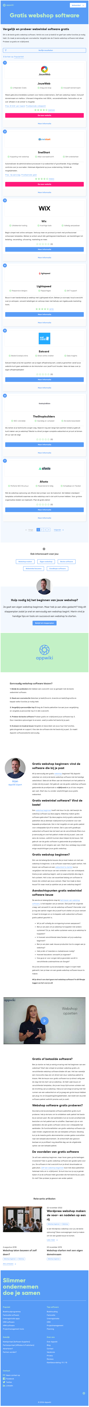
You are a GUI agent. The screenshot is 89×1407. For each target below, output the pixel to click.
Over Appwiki (52, 1342)
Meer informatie (44, 124)
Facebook (10, 1379)
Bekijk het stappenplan (44, 623)
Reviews (50, 1359)
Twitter (9, 1382)
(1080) (51, 179)
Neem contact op (13, 1375)
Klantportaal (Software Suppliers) (16, 1342)
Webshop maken (25, 562)
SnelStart (44, 152)
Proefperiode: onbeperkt (36, 106)
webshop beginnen (43, 810)
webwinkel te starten (63, 867)
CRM (49, 1322)
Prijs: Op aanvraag (12, 175)
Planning (50, 1329)
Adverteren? (8, 1349)
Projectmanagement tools (13, 1329)
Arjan (15, 781)
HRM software (8, 1325)
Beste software (66, 562)
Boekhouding (52, 1312)
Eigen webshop (46, 562)
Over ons (51, 1337)
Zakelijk (6, 1337)
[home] (9, 5)
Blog (49, 1345)
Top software (53, 1307)
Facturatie (51, 1315)
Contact (50, 1349)
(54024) (51, 110)
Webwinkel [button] (76, 5)
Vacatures (51, 1352)
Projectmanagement (55, 1325)
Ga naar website (44, 115)
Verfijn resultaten (45, 50)
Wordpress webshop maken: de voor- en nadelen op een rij (66, 1215)
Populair (6, 1307)
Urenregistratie (53, 1319)
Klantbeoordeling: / (57, 1363)
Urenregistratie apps (11, 1319)
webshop (58, 774)
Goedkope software (57, 569)
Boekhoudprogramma (12, 1312)
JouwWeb (43, 83)
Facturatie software (11, 1315)
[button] (44, 1021)
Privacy (50, 1356)
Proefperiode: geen (29, 175)
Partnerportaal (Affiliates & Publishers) (18, 1345)
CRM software (8, 1322)
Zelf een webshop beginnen (52, 1168)
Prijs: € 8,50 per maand (15, 106)
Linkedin (9, 1386)
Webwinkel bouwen (33, 569)
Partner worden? (10, 1352)
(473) (51, 309)
